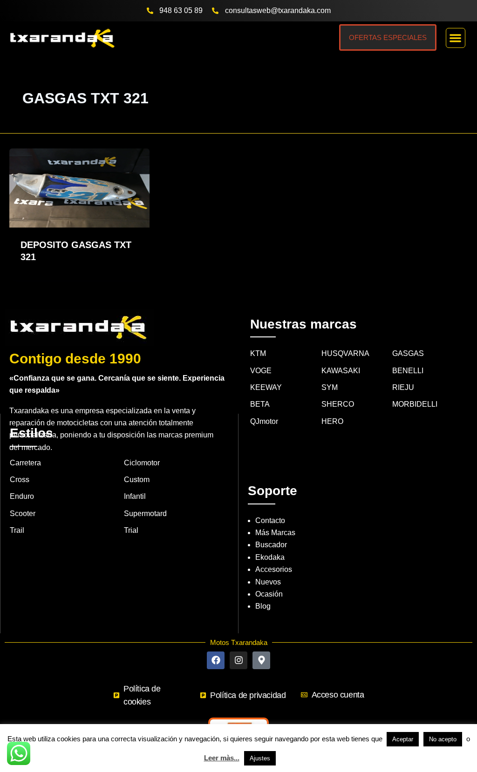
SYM (329, 387)
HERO (332, 421)
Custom (137, 479)
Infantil (135, 496)
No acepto (443, 739)
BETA (260, 404)
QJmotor (264, 421)
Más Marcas (275, 533)
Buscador (271, 545)
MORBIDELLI (414, 404)
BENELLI (407, 371)
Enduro (22, 496)
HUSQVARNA (345, 353)
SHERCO (337, 404)
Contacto (270, 520)
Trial (131, 530)
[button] (456, 38)
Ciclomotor (142, 463)
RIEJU (403, 387)
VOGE (261, 371)
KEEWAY (266, 387)
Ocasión (269, 594)
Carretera (25, 463)
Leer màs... (221, 758)
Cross (19, 479)
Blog (263, 606)
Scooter (22, 513)
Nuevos (268, 582)
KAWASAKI (340, 371)
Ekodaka (270, 557)
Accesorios (273, 569)
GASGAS (408, 353)
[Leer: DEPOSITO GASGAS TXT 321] (79, 187)
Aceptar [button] (402, 739)
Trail (17, 530)
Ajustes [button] (260, 758)
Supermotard (145, 513)
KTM (258, 353)
